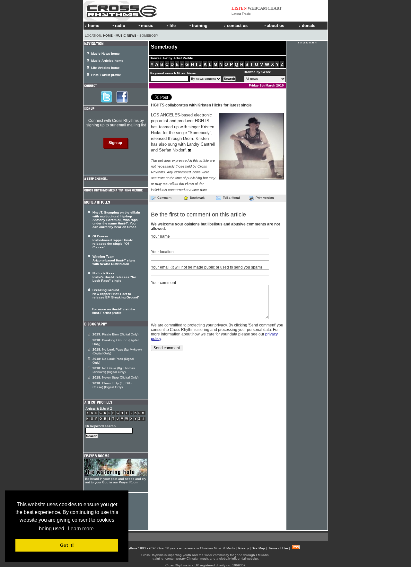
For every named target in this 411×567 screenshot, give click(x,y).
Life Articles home (105, 67)
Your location (162, 252)
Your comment (163, 282)
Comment (164, 197)
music (147, 25)
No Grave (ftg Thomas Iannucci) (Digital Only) (113, 370)
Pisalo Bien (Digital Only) (115, 334)
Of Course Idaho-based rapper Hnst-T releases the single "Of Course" (113, 241)
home (93, 25)
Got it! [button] (67, 545)
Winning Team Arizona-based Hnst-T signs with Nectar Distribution (114, 260)
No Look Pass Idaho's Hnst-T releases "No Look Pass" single (114, 276)
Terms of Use (278, 548)
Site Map (258, 548)
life (173, 25)
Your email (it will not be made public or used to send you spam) (206, 267)
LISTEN (239, 8)
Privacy (243, 548)
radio (120, 25)
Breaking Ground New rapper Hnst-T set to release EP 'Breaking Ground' (115, 293)
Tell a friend (231, 197)
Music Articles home (107, 60)
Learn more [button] (81, 528)
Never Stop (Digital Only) (115, 377)
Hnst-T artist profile (106, 75)
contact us (237, 25)
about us (275, 25)
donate (308, 25)
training (199, 25)
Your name (160, 236)
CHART (274, 8)
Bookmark (197, 197)
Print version (265, 197)
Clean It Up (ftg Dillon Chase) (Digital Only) (113, 385)
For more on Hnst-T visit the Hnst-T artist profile (113, 311)
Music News (126, 35)
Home (108, 35)
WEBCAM (257, 8)
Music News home (105, 53)
